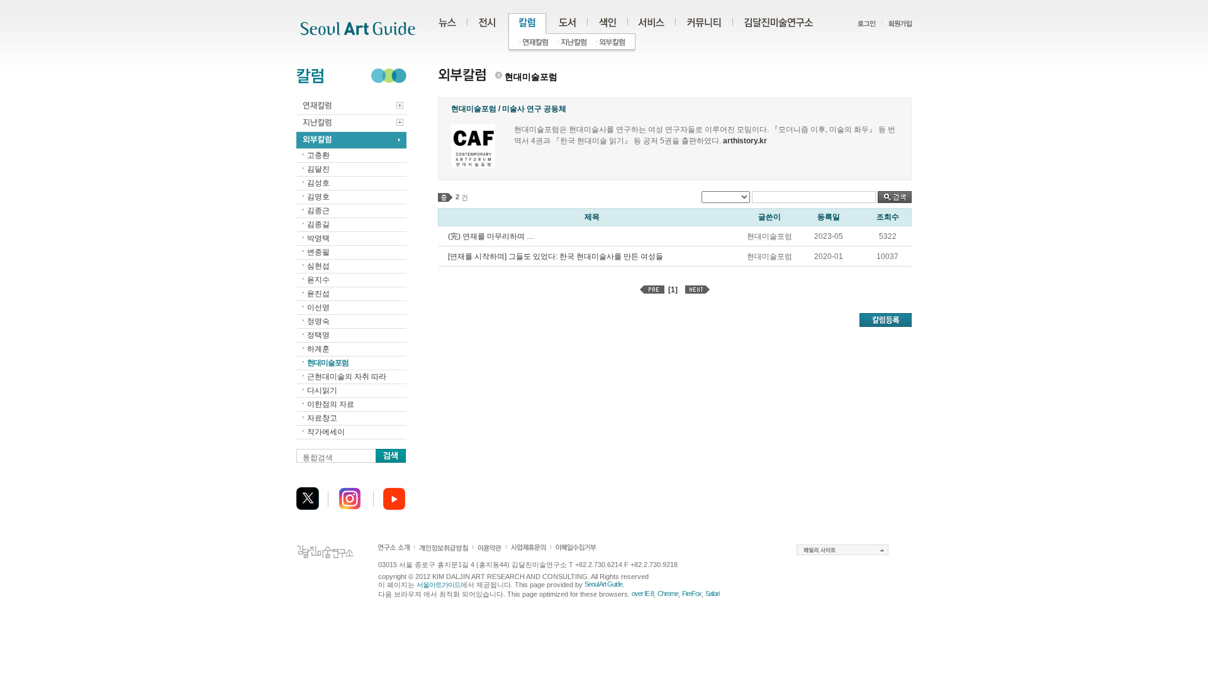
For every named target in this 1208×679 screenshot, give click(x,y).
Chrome (667, 593)
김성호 (318, 183)
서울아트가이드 (439, 584)
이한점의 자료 (330, 404)
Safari (712, 593)
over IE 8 (643, 593)
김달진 (318, 169)
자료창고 (322, 418)
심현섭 (318, 266)
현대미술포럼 (328, 362)
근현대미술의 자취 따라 (346, 376)
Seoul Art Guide (603, 584)
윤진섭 (318, 293)
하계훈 (318, 349)
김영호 (318, 196)
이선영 (318, 307)
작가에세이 (326, 432)
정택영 (318, 335)
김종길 (318, 224)
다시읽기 (322, 390)
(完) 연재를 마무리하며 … (491, 236)
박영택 (318, 238)
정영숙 (318, 321)
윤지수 (318, 279)
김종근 (318, 210)
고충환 (318, 155)
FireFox (692, 593)
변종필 (318, 252)
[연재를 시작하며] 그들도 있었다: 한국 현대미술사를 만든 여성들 (555, 256)
